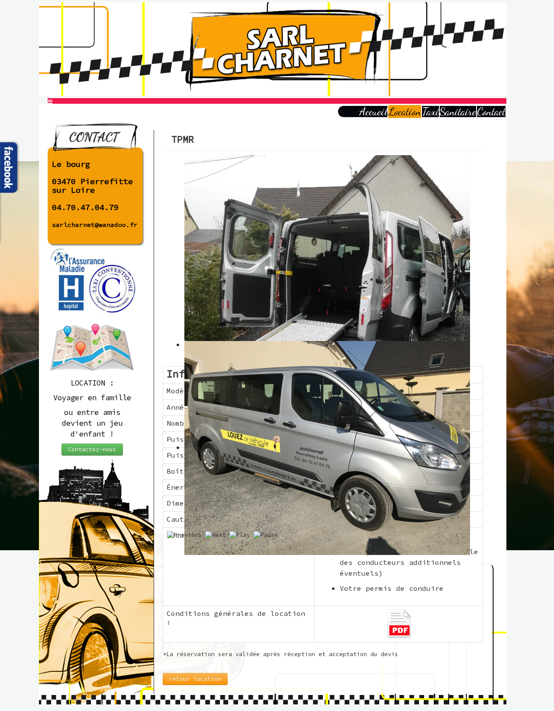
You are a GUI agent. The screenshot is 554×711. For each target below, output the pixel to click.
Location (404, 111)
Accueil (373, 111)
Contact (491, 111)
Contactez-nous (92, 449)
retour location (195, 678)
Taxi (430, 111)
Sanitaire (458, 111)
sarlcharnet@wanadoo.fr (95, 225)
